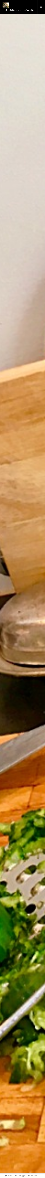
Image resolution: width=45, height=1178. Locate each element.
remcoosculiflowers (19, 10)
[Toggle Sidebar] (41, 7)
